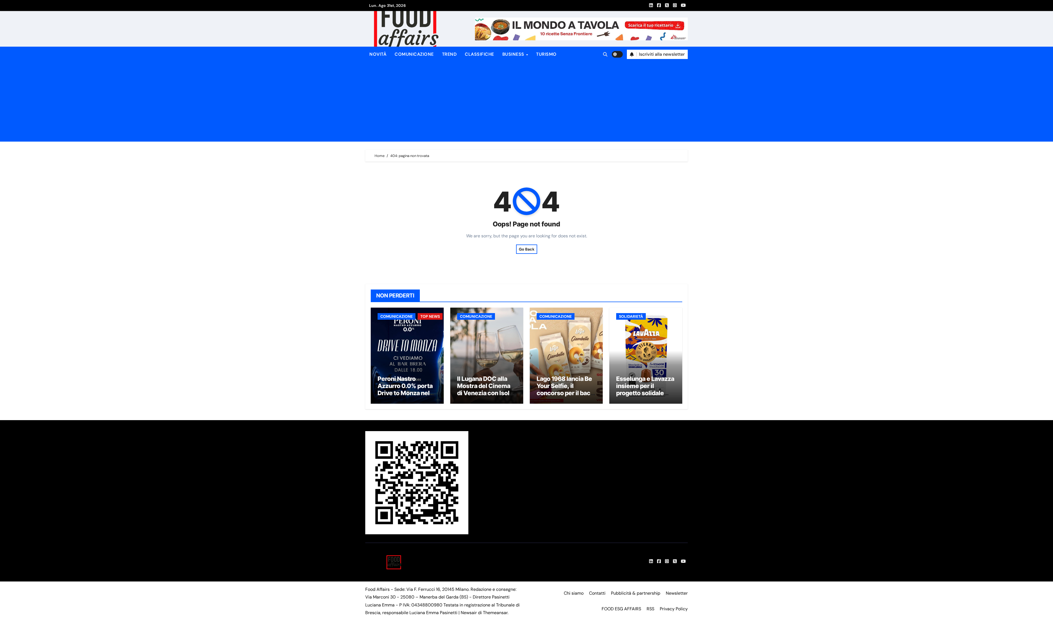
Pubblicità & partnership (635, 593)
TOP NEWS (430, 316)
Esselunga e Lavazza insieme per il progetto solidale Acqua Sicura (645, 389)
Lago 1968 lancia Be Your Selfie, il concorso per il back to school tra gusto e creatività (565, 393)
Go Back (526, 249)
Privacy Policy (674, 609)
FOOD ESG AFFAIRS (621, 609)
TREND (449, 54)
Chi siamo (574, 593)
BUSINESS (514, 54)
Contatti (597, 593)
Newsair (469, 613)
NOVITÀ (377, 54)
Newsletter (677, 593)
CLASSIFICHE (479, 54)
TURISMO (546, 54)
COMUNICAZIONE (414, 54)
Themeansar (495, 613)
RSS (650, 609)
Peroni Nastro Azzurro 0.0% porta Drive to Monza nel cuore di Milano (405, 389)
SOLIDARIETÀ (631, 316)
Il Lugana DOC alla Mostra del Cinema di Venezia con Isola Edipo (485, 389)
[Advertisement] (527, 103)
